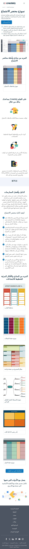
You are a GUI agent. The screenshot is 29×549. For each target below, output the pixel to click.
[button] (24, 3)
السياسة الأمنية (22, 543)
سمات (14, 515)
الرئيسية (3, 7)
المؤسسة (14, 528)
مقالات (14, 522)
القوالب (14, 518)
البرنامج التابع (14, 525)
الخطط (14, 512)
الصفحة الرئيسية (14, 508)
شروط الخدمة (5, 543)
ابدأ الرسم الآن (6, 22)
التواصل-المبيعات (14, 532)
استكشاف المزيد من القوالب (15, 471)
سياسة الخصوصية (14, 543)
